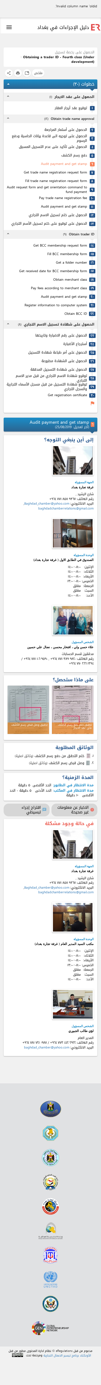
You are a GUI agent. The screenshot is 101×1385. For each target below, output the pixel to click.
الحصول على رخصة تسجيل (74, 52)
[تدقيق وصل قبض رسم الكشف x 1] (28, 709)
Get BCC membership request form (60, 245)
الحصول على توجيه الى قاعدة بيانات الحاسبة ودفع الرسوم (49, 138)
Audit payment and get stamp (64, 164)
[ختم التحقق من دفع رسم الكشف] (89, 755)
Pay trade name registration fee (63, 198)
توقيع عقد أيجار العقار (71, 108)
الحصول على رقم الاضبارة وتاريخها (61, 335)
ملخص (38, 73)
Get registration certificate (67, 395)
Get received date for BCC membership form (53, 271)
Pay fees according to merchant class (59, 288)
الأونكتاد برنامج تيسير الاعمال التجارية (67, 1356)
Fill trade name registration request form (56, 181)
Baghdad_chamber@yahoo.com (46, 503)
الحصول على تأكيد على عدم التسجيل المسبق (53, 147)
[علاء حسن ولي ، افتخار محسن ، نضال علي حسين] (73, 620)
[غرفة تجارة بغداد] (73, 460)
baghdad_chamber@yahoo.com (46, 1047)
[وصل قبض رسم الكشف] (88, 762)
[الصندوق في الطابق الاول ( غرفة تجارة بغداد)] (73, 533)
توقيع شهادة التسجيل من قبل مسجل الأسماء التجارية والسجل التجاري (47, 386)
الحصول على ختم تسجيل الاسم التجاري (58, 215)
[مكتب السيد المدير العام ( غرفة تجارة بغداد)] (73, 917)
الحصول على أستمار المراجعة (65, 130)
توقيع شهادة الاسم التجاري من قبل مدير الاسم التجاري (51, 378)
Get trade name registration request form (55, 172)
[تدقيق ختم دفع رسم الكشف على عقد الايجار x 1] (73, 709)
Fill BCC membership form (67, 254)
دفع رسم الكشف (74, 155)
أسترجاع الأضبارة (75, 344)
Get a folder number (71, 262)
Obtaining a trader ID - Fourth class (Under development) (58, 59)
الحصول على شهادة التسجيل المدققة (58, 369)
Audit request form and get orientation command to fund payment (47, 189)
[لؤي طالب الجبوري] (73, 1004)
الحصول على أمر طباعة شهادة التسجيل (57, 352)
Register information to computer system (56, 305)
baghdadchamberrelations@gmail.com (66, 508)
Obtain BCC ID (75, 314)
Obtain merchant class (70, 280)
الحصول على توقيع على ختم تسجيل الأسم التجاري (49, 223)
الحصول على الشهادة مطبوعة (64, 361)
